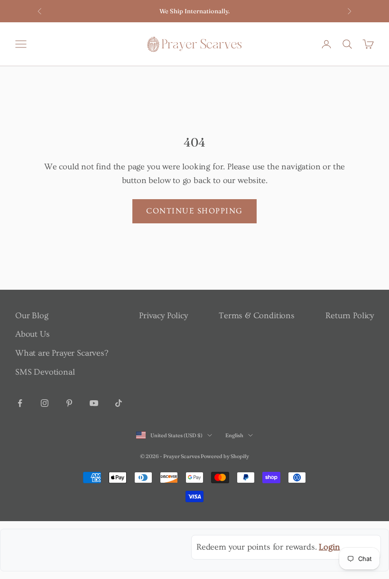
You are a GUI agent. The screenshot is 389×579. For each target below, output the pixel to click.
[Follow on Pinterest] (69, 403)
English (234, 435)
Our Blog (31, 316)
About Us (32, 334)
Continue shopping (194, 210)
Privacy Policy (163, 316)
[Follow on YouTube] (94, 403)
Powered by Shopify (225, 456)
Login (329, 547)
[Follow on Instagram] (44, 403)
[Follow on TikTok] (118, 403)
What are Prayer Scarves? (61, 353)
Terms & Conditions (257, 316)
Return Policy (349, 316)
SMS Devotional (44, 372)
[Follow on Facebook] (20, 403)
